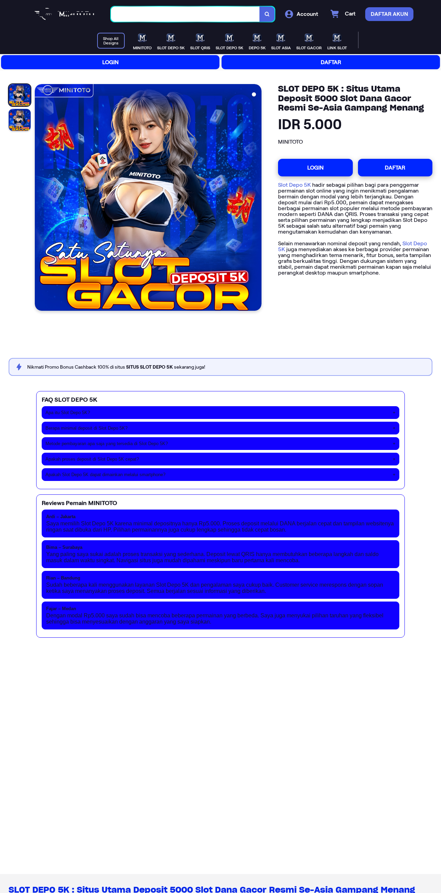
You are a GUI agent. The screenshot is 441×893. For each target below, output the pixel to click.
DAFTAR (331, 62)
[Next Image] (255, 198)
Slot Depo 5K (294, 185)
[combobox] (185, 14)
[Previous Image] (40, 198)
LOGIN (110, 62)
